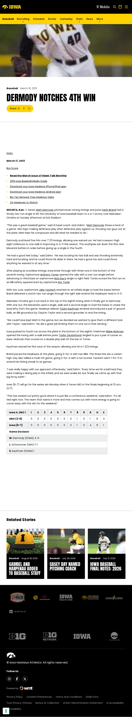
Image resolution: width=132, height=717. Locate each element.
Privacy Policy (15, 697)
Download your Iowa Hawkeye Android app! (35, 192)
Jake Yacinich (47, 290)
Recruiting (23, 19)
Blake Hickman (115, 331)
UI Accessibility (115, 703)
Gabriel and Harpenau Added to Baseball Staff (24, 568)
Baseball (12, 88)
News (89, 19)
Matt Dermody (45, 210)
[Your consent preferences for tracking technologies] (6, 711)
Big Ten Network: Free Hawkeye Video (32, 197)
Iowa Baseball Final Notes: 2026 (105, 566)
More (100, 19)
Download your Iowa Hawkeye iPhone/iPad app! (38, 186)
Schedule (39, 19)
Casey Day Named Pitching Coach (65, 566)
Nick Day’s (60, 278)
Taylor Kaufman (69, 308)
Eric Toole (64, 282)
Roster (52, 19)
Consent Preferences (39, 697)
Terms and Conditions (69, 697)
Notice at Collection (47, 703)
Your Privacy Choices (19, 703)
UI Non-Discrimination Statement (83, 703)
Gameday (66, 19)
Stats (79, 19)
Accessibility (14, 709)
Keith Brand (109, 210)
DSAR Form (92, 697)
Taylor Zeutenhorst (70, 335)
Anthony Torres (49, 274)
